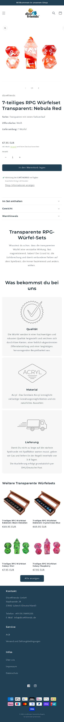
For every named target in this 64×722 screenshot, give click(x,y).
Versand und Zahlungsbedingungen (23, 641)
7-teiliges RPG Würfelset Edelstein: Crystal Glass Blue (46, 521)
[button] (3, 13)
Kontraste (37, 716)
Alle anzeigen (32, 578)
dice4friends (28, 714)
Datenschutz (12, 673)
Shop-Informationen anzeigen (20, 185)
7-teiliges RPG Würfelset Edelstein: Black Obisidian (15, 521)
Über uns (10, 660)
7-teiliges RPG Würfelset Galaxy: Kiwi (14, 565)
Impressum (11, 666)
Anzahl (5, 152)
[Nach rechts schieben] (38, 88)
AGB (8, 635)
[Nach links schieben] (25, 88)
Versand (13, 147)
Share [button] (8, 191)
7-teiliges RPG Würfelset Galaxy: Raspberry (44, 565)
